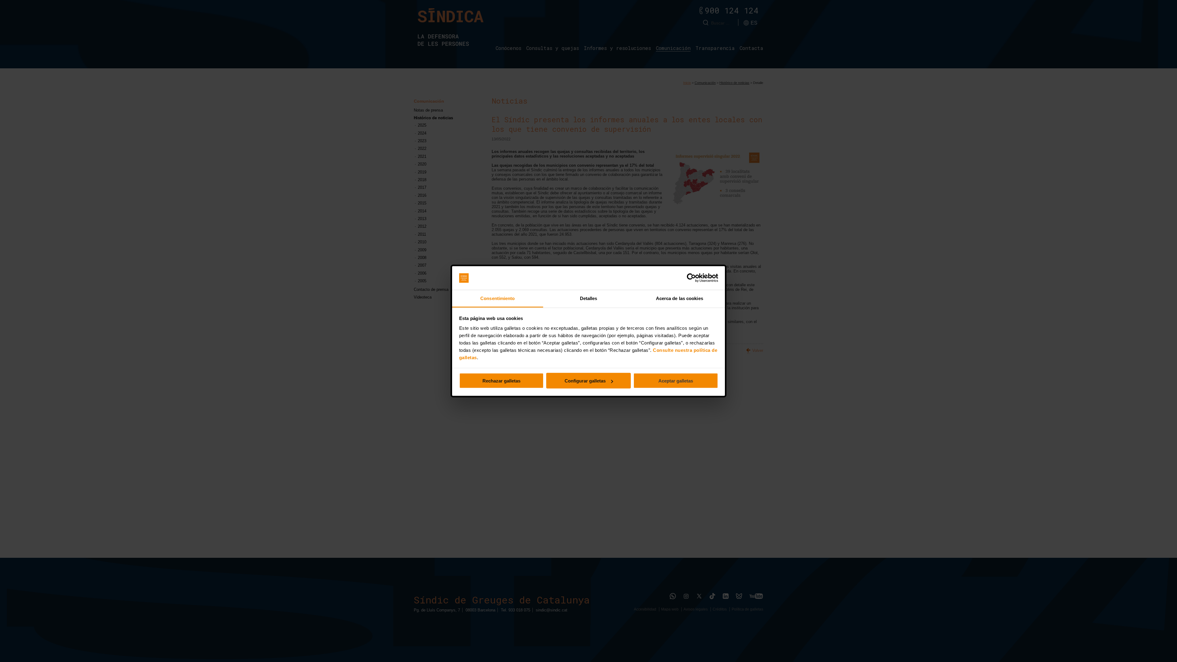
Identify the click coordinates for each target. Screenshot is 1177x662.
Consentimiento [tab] (497, 298)
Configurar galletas (585, 380)
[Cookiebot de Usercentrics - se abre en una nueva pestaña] (691, 278)
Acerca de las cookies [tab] (679, 298)
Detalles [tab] (588, 298)
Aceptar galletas (675, 380)
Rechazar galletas (501, 380)
